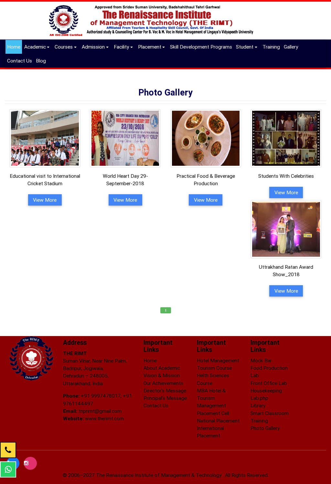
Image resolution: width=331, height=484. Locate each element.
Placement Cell (213, 413)
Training (272, 46)
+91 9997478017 (101, 395)
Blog (42, 60)
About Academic (162, 368)
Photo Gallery (265, 428)
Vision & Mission (162, 375)
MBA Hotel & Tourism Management (211, 398)
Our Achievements (163, 383)
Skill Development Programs (202, 46)
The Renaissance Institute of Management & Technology (159, 475)
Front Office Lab (269, 383)
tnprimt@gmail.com (100, 411)
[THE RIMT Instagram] (30, 463)
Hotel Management (218, 360)
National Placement (218, 420)
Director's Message (165, 390)
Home (13, 46)
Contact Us (20, 60)
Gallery (292, 46)
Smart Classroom (270, 413)
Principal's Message (165, 398)
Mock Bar (261, 360)
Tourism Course (214, 368)
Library (258, 405)
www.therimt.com (104, 418)
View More (45, 200)
